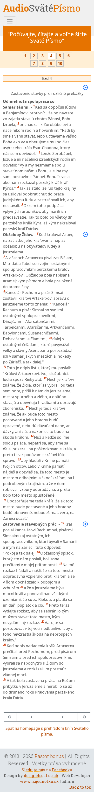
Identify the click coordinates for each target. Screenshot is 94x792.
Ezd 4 (47, 78)
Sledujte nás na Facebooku (47, 769)
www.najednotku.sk (39, 781)
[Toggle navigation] (9, 21)
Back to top (80, 787)
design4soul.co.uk (41, 775)
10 (60, 63)
